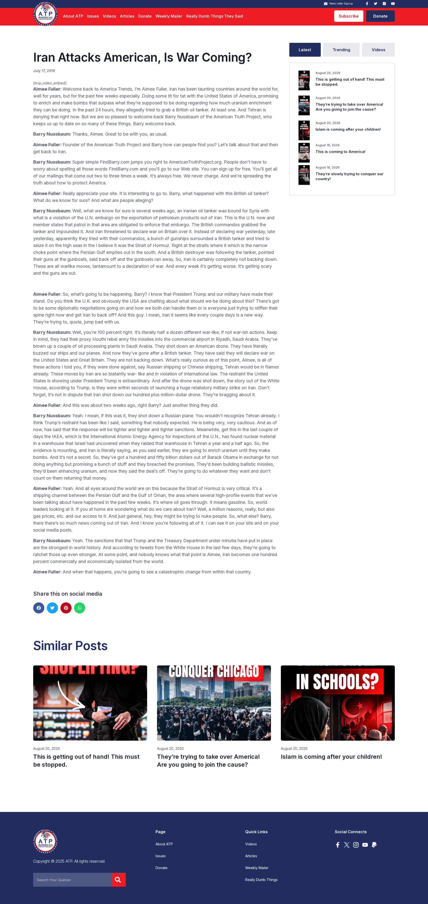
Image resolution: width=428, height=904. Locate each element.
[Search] (119, 880)
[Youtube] (393, 3)
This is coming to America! (340, 151)
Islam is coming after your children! (348, 129)
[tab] (305, 50)
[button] (38, 607)
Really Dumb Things (261, 880)
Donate (145, 16)
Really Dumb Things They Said (214, 16)
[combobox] (72, 880)
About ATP (73, 16)
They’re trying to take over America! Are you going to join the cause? (349, 107)
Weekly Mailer (169, 16)
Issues (93, 16)
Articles (127, 16)
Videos (109, 16)
